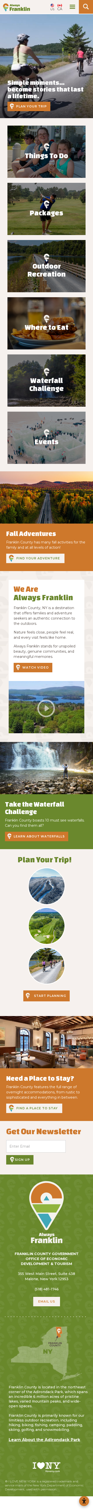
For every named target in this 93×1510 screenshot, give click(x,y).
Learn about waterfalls (39, 836)
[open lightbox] (46, 707)
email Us (46, 1301)
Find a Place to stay (37, 1108)
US (52, 9)
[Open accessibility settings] (84, 1501)
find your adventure (38, 558)
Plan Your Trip (31, 106)
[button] (72, 7)
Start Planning (50, 996)
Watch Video (35, 667)
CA (59, 9)
